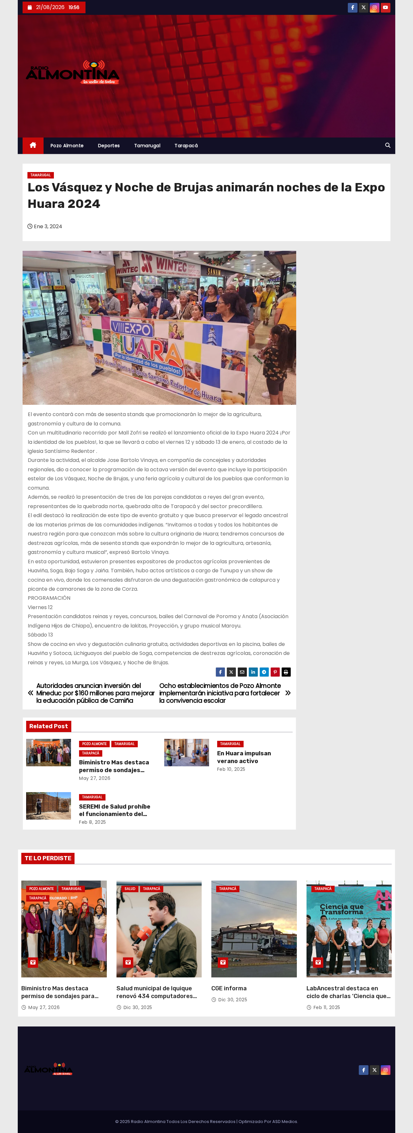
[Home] (33, 146)
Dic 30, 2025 (138, 1007)
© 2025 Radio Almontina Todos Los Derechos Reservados (176, 1121)
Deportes (109, 145)
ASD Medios (284, 1121)
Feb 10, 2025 (231, 769)
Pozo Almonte (67, 145)
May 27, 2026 (94, 778)
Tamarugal (147, 145)
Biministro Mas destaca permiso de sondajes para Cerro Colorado (114, 770)
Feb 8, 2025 (92, 822)
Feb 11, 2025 (327, 1007)
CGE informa (229, 988)
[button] (387, 145)
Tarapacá (186, 145)
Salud (130, 888)
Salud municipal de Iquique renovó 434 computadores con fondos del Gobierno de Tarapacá (155, 1000)
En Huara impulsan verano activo (244, 757)
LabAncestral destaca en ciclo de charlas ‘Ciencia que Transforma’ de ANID (347, 996)
